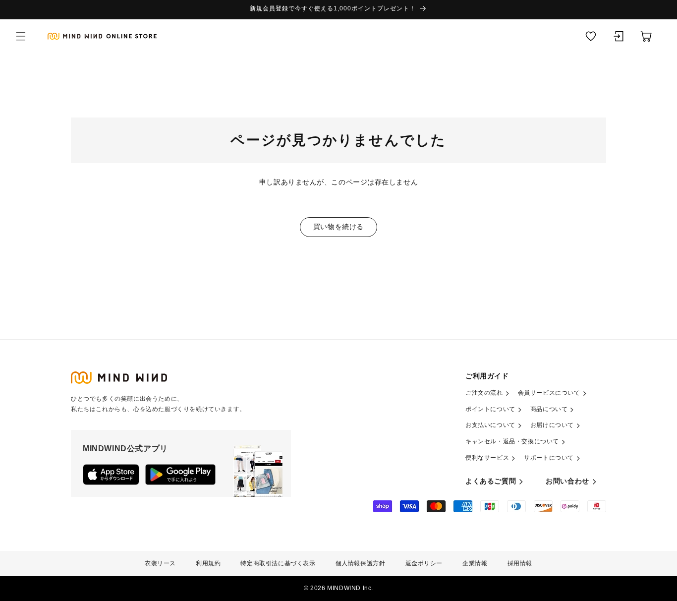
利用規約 (208, 563)
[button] (21, 36)
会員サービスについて (549, 392)
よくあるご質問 (490, 481)
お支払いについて (490, 424)
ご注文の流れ (484, 392)
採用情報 (520, 563)
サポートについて (549, 457)
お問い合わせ (567, 481)
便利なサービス (487, 457)
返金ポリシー (424, 563)
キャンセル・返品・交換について (512, 441)
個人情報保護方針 (361, 563)
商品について (549, 409)
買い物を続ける (338, 227)
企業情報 (474, 563)
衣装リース (160, 563)
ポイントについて (490, 409)
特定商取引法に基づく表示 (277, 563)
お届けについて (552, 424)
